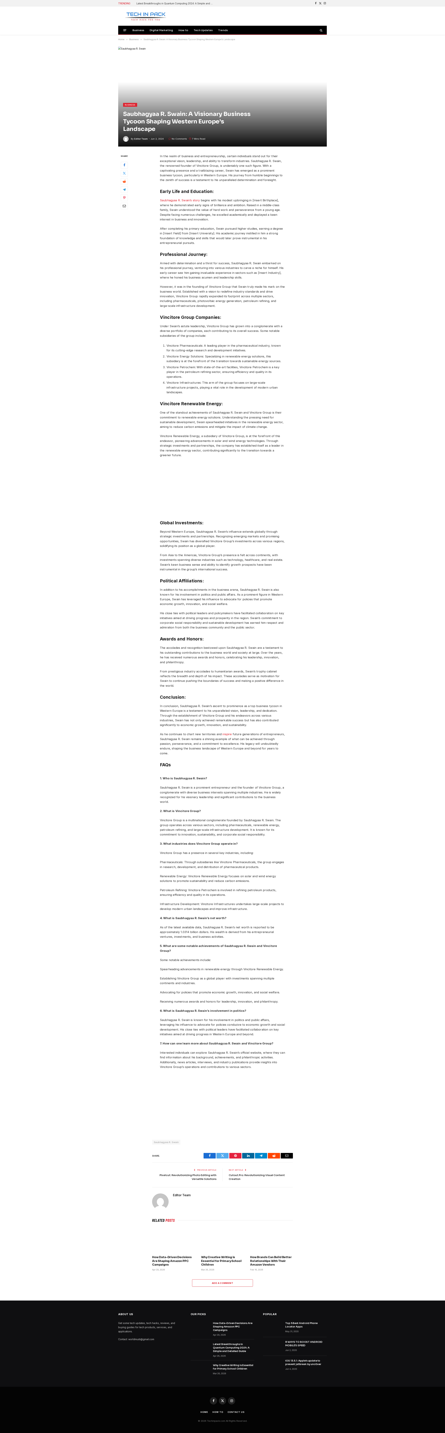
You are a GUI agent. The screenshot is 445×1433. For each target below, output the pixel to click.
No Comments (179, 138)
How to (183, 30)
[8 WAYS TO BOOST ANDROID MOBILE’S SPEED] (272, 1346)
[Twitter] (124, 173)
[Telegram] (124, 190)
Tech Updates (203, 30)
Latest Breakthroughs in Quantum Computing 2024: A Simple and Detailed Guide (175, 3)
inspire (227, 734)
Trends (223, 30)
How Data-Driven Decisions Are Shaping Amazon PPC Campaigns (172, 1261)
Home (204, 1412)
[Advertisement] (255, 488)
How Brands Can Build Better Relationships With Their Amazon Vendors (271, 1261)
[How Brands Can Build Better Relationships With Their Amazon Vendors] (271, 1239)
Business (138, 30)
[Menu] (124, 30)
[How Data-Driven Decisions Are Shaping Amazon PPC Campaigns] (173, 1239)
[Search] (320, 30)
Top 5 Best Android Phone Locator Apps (301, 1325)
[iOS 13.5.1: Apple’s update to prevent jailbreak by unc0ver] (272, 1365)
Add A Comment (222, 1283)
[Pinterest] (124, 198)
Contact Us (236, 1412)
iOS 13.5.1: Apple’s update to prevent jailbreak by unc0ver (303, 1362)
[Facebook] (124, 165)
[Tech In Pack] (143, 16)
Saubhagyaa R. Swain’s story (180, 200)
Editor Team (141, 138)
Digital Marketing (161, 30)
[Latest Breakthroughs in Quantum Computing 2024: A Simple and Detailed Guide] (200, 1348)
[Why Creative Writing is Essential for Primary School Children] (222, 1239)
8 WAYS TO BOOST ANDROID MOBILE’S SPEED (303, 1343)
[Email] (124, 206)
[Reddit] (124, 181)
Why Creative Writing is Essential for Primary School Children (221, 1261)
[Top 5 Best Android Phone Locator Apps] (272, 1327)
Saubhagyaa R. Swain (166, 1142)
